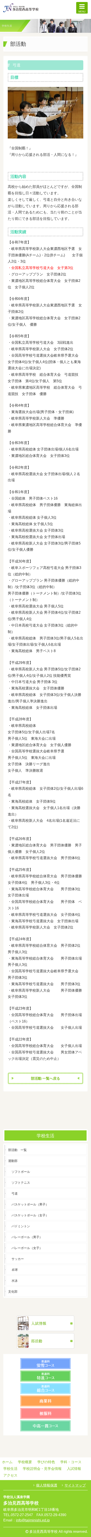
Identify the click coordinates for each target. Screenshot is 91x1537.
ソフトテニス (20, 1182)
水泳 (14, 1280)
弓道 (14, 1193)
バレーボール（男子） (26, 1237)
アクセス (10, 1475)
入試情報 (74, 1469)
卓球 (14, 1270)
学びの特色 (46, 1462)
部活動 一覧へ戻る (45, 1078)
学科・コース (71, 1462)
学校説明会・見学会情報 (42, 1469)
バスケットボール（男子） (30, 1204)
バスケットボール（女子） (30, 1215)
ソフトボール (20, 1171)
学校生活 (10, 1469)
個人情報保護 (46, 1485)
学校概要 (25, 1462)
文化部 (12, 1291)
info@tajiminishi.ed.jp (33, 1520)
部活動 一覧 (17, 1150)
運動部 (12, 1161)
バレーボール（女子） (26, 1248)
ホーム (7, 1462)
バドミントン (20, 1226)
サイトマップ (75, 1485)
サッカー (17, 1259)
